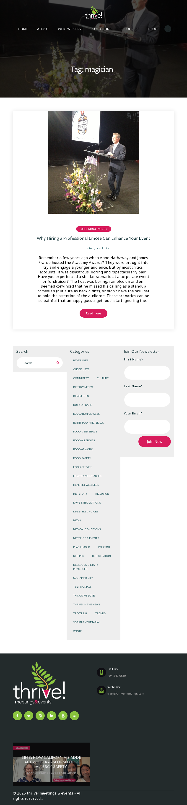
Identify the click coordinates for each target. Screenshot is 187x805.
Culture (103, 378)
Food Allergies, (38, 773)
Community (81, 378)
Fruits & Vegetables (87, 476)
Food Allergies (84, 440)
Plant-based (81, 547)
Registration (101, 556)
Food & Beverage (85, 431)
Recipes (78, 556)
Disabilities (81, 396)
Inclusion (102, 493)
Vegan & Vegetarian (87, 622)
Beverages (80, 360)
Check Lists (81, 369)
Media (77, 520)
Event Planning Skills (88, 422)
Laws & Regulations (87, 502)
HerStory (80, 493)
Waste (77, 631)
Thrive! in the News (86, 604)
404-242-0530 (116, 672)
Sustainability (83, 577)
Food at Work (83, 449)
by (97, 248)
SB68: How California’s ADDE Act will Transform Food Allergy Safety (51, 762)
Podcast (104, 547)
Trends (100, 613)
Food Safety (82, 458)
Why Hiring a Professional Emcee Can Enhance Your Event (93, 238)
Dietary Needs (83, 387)
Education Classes (86, 413)
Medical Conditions (87, 529)
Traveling (80, 613)
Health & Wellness (86, 485)
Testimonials (82, 586)
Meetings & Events (93, 229)
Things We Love (84, 595)
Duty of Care (82, 405)
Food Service (82, 467)
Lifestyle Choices (85, 511)
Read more (93, 313)
